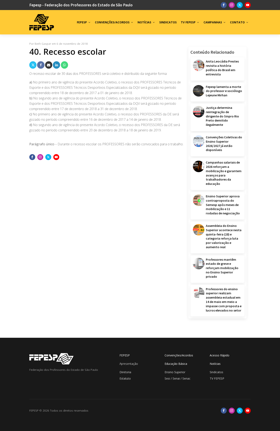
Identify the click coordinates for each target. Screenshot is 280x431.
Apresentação (129, 364)
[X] (32, 64)
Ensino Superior (175, 372)
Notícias (215, 364)
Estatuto (125, 378)
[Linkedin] (56, 64)
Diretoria (125, 372)
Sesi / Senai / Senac (177, 378)
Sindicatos (216, 372)
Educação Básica (176, 364)
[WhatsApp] (64, 64)
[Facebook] (40, 64)
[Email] (48, 64)
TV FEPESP (188, 22)
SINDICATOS (168, 22)
